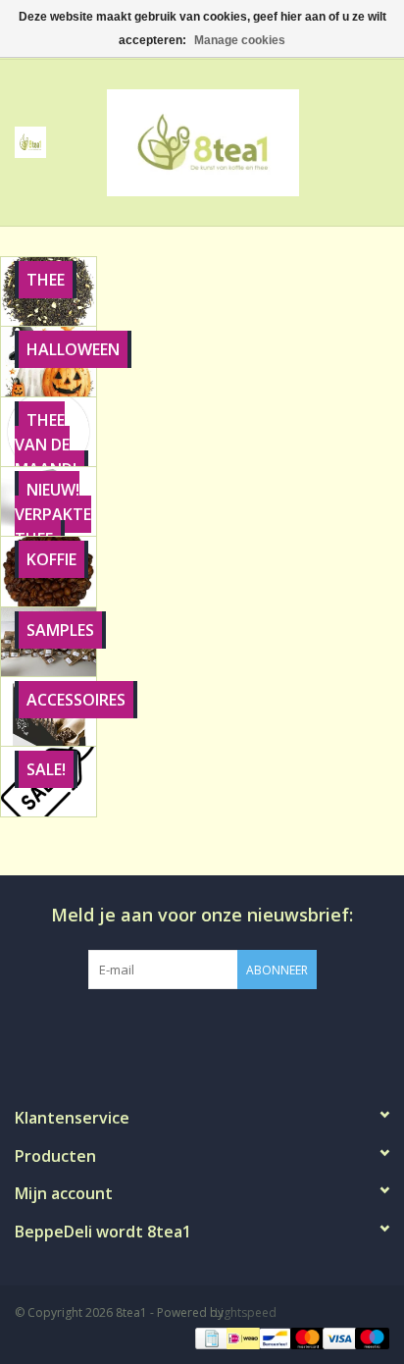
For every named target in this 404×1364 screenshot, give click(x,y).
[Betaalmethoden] (209, 1337)
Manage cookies (239, 40)
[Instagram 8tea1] (201, 1029)
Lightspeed (246, 1312)
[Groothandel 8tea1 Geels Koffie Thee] (232, 140)
